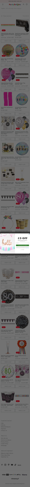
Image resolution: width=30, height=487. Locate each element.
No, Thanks (22, 249)
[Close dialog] (29, 234)
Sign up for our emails (22, 245)
